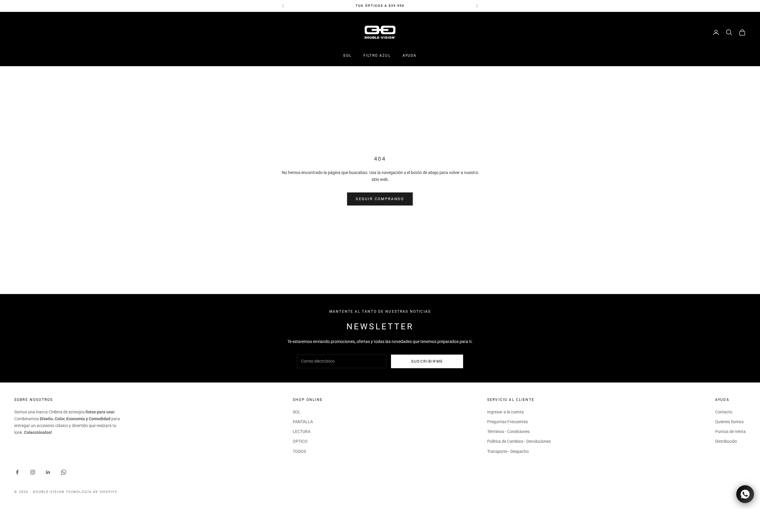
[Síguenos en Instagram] (33, 472)
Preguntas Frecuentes (507, 421)
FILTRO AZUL (377, 55)
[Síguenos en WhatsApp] (63, 472)
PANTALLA (303, 421)
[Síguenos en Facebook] (17, 472)
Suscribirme (427, 361)
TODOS (299, 451)
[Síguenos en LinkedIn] (48, 472)
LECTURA (302, 431)
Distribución (726, 441)
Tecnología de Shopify (92, 492)
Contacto (723, 412)
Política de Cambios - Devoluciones (519, 441)
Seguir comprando (380, 199)
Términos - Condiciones (508, 431)
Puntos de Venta (730, 431)
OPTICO (300, 441)
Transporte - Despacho (508, 451)
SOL (347, 55)
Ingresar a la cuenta (505, 412)
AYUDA (410, 55)
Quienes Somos (729, 421)
